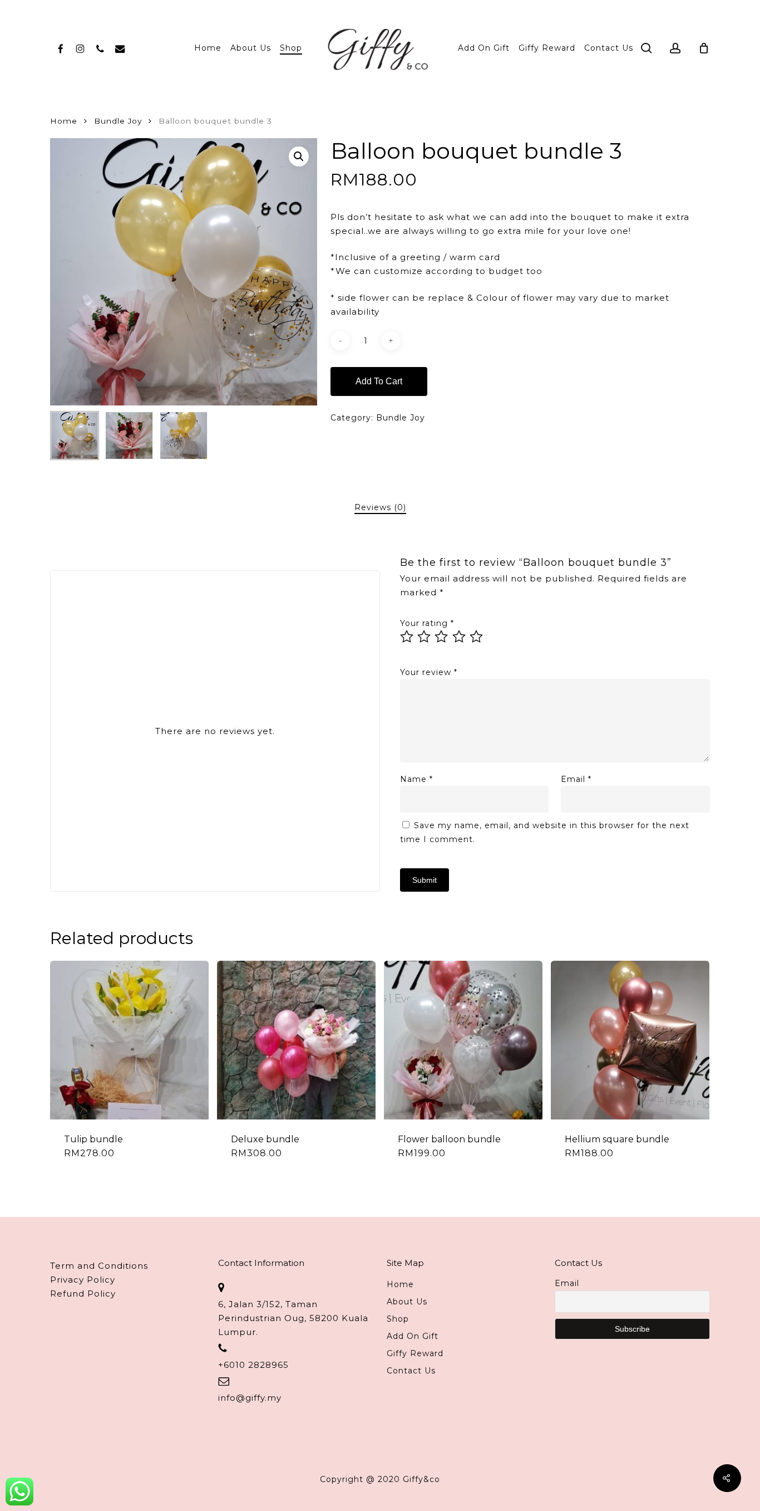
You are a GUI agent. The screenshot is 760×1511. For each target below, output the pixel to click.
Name (416, 779)
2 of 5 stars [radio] (424, 636)
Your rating (427, 623)
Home (63, 120)
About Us (407, 1302)
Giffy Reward (415, 1353)
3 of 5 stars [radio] (442, 636)
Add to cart (379, 381)
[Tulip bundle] (129, 1040)
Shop (398, 1319)
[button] (299, 156)
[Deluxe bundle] (296, 1040)
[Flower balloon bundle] (463, 1040)
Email (576, 779)
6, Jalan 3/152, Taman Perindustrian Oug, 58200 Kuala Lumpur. (293, 1318)
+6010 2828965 (253, 1365)
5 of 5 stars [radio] (477, 636)
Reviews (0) (380, 507)
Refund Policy (83, 1293)
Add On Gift (412, 1336)
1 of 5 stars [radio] (407, 636)
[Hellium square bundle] (630, 1040)
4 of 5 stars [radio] (459, 636)
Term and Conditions (99, 1265)
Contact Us (411, 1371)
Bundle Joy (118, 120)
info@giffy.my (250, 1397)
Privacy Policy (82, 1279)
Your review (428, 672)
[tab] (380, 507)
